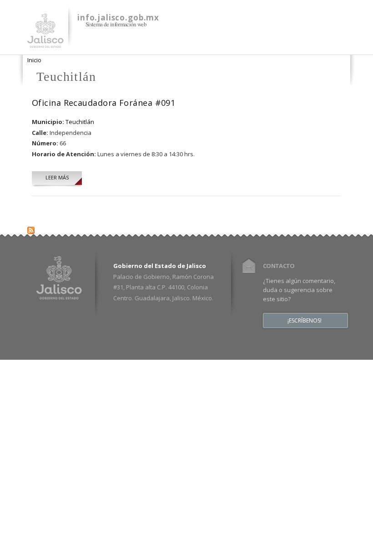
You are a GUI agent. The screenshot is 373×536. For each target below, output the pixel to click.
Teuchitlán (80, 122)
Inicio (34, 60)
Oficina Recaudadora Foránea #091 (103, 102)
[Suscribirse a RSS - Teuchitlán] (31, 228)
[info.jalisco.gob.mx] (45, 42)
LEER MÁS (57, 177)
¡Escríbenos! (304, 320)
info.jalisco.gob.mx (118, 17)
